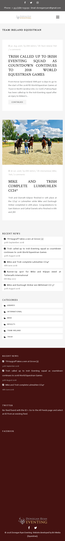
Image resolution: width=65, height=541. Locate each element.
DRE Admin (31, 46)
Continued (17, 102)
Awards (11, 305)
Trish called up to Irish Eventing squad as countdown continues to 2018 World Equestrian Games (32, 65)
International (45, 171)
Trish (55, 46)
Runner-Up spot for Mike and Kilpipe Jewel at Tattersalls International (32, 273)
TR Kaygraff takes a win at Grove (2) (25, 239)
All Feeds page (46, 410)
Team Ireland (46, 46)
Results (11, 324)
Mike (54, 171)
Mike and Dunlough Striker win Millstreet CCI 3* (30, 285)
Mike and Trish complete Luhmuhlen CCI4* (32, 186)
